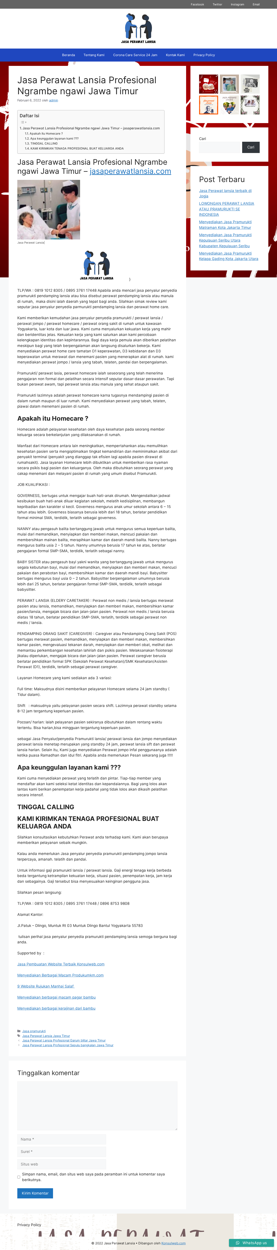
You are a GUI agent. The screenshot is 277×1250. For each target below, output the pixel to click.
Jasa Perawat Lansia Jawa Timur (46, 1036)
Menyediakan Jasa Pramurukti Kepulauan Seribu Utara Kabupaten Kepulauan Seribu (225, 240)
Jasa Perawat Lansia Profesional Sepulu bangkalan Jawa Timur (67, 1045)
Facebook (197, 4)
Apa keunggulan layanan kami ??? (54, 138)
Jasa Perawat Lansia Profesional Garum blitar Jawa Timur (64, 1040)
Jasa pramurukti (34, 1031)
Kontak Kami (175, 55)
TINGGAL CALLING (44, 143)
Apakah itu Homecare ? (46, 133)
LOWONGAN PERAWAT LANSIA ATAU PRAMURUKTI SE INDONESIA (226, 209)
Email (256, 4)
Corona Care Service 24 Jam (135, 55)
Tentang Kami (94, 55)
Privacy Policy (204, 55)
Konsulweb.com (173, 1243)
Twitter (217, 4)
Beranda (68, 55)
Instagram (237, 4)
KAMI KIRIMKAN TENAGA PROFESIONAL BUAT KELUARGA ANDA (77, 148)
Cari (202, 139)
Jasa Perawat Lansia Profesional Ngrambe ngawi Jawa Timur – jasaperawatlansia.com (91, 128)
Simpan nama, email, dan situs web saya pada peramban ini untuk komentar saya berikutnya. (93, 1177)
